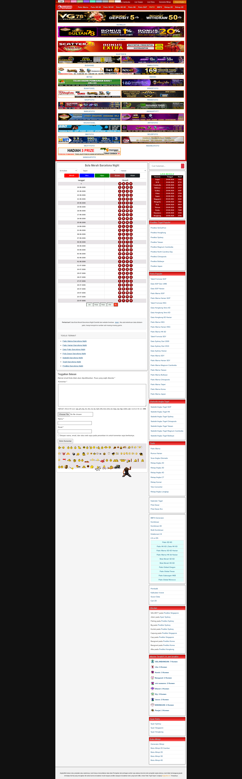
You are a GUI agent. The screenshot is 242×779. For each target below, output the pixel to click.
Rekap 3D (179, 7)
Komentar (62, 382)
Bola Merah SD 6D (167, 559)
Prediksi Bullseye (157, 261)
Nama (61, 419)
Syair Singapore (157, 728)
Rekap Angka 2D (157, 463)
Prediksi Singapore (171, 613)
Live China (151, 2)
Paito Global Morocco (167, 580)
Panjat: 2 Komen (162, 710)
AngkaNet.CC (166, 775)
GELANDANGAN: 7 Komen (166, 662)
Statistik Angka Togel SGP (161, 407)
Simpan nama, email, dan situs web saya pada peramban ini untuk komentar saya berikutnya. (97, 435)
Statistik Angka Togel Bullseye (162, 436)
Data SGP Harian (157, 289)
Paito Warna (83, 7)
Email (61, 427)
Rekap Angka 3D (157, 468)
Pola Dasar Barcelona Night (74, 353)
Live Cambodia (125, 2)
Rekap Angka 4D (157, 473)
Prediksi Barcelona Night (73, 366)
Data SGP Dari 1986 (159, 284)
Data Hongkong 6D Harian (161, 317)
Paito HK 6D (96, 7)
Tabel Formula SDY (158, 336)
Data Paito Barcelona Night (74, 349)
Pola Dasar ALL (157, 509)
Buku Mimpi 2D (157, 752)
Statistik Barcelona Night (73, 358)
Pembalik (154, 589)
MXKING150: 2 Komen (164, 705)
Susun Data (155, 597)
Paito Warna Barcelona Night (75, 341)
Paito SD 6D (108, 7)
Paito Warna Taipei (158, 384)
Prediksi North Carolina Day (162, 252)
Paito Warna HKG (158, 322)
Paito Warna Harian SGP (160, 298)
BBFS (159, 7)
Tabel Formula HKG (158, 303)
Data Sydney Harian (159, 351)
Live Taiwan (139, 2)
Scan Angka (179, 2)
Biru (86, 175)
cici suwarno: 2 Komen (165, 683)
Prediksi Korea (169, 641)
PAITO (152, 7)
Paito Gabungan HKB (167, 576)
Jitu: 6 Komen (161, 667)
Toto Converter (156, 487)
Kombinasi (155, 522)
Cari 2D (154, 601)
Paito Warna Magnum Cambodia (164, 365)
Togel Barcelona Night (72, 362)
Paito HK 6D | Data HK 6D (167, 546)
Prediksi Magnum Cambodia (162, 247)
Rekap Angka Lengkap (160, 492)
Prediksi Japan (156, 266)
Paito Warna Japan (158, 394)
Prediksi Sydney (157, 237)
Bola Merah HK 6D (167, 563)
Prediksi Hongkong (166, 649)
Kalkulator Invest (157, 593)
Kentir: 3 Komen (162, 672)
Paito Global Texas (167, 571)
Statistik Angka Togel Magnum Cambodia (167, 431)
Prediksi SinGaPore (158, 228)
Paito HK (132, 7)
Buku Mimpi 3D (157, 756)
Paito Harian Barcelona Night (75, 345)
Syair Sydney (165, 617)
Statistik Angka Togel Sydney (162, 417)
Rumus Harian (156, 453)
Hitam (132, 175)
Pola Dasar (155, 505)
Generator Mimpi (165, 2)
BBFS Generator (157, 518)
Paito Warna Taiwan (158, 370)
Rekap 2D (168, 7)
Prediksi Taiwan (157, 242)
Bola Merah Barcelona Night (102, 165)
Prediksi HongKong (158, 233)
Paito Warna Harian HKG (160, 327)
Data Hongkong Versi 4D (160, 308)
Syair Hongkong (157, 732)
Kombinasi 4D (156, 526)
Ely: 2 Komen (160, 694)
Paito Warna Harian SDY (160, 360)
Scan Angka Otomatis (159, 458)
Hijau (102, 175)
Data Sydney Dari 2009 (160, 341)
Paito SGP (142, 7)
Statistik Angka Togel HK (160, 412)
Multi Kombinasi (157, 530)
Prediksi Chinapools (158, 257)
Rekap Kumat (156, 482)
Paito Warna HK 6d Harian (167, 555)
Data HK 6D (121, 7)
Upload (102, 409)
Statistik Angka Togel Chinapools (163, 421)
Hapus (61, 1)
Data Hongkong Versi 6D (160, 313)
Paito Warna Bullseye (159, 375)
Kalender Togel (157, 501)
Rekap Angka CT (157, 477)
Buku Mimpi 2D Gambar (160, 748)
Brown (117, 175)
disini (117, 322)
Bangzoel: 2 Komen (163, 678)
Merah (71, 175)
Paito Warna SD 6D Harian (167, 551)
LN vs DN (154, 538)
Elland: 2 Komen (162, 689)
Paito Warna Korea (158, 389)
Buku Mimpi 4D (157, 760)
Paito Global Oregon (167, 567)
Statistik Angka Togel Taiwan (162, 426)
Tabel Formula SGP (158, 279)
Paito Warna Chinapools (160, 380)
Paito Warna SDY (157, 356)
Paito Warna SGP (157, 293)
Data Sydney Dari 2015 (160, 346)
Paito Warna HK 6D (158, 332)
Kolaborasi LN (156, 534)
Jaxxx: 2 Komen (162, 700)
